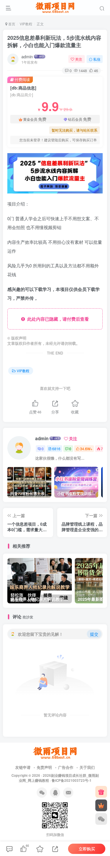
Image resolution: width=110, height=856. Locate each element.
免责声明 (44, 767)
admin (27, 56)
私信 (96, 59)
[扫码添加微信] (101, 819)
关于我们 (87, 767)
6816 (56, 448)
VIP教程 (26, 23)
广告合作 (65, 767)
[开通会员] (101, 805)
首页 (11, 23)
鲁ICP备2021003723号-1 (72, 780)
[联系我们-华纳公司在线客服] (55, 752)
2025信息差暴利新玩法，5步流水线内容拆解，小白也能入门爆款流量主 (54, 41)
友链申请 (23, 767)
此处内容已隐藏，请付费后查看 (57, 319)
